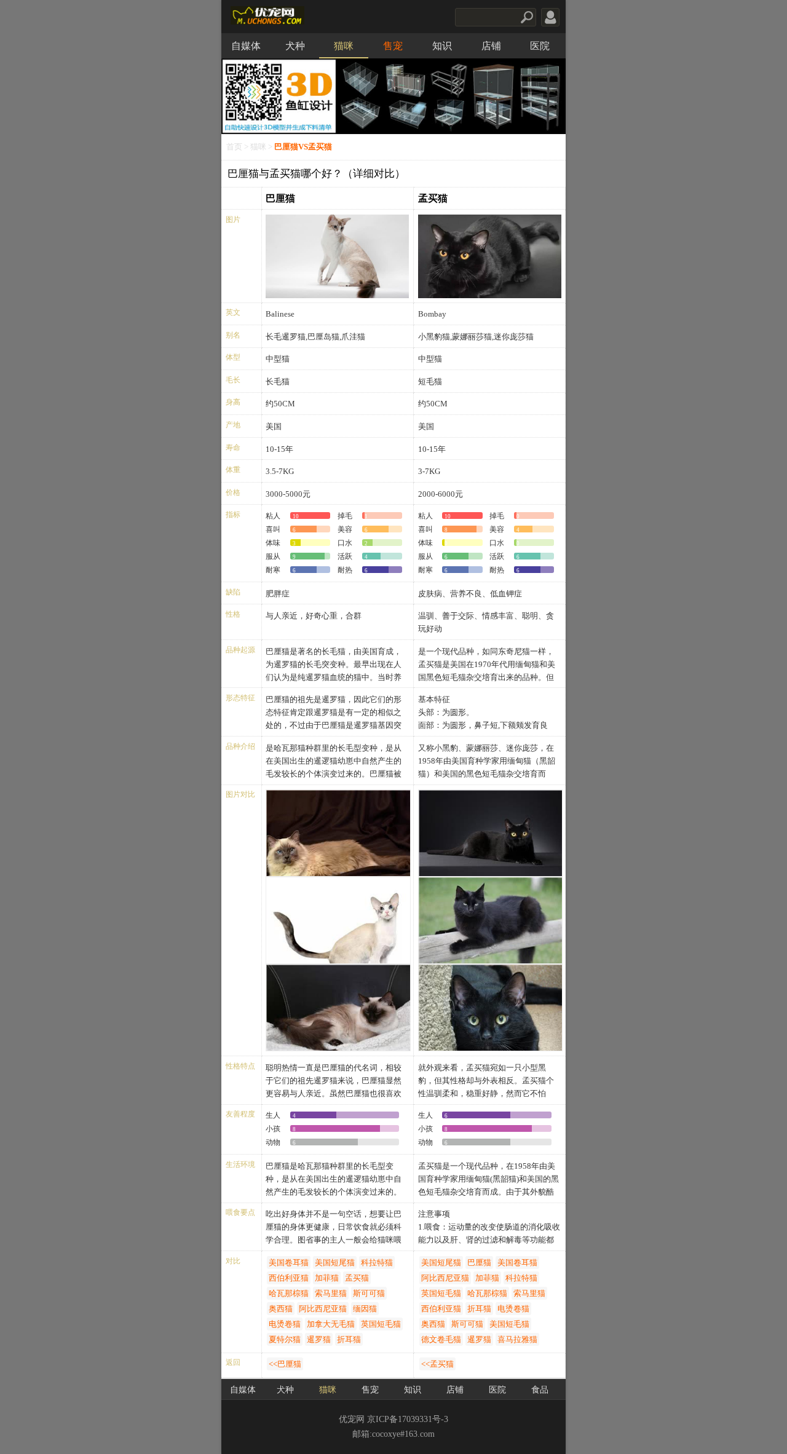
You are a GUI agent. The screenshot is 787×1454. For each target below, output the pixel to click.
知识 (442, 46)
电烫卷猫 (285, 1324)
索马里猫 (331, 1293)
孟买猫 (433, 198)
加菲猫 (327, 1277)
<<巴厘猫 (285, 1364)
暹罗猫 (319, 1339)
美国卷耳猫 (289, 1262)
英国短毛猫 (381, 1324)
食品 (539, 1389)
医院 (540, 46)
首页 (234, 147)
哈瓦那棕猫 (289, 1293)
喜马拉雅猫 (517, 1339)
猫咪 (344, 46)
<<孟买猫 (437, 1364)
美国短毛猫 (509, 1324)
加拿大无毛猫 (331, 1324)
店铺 (491, 46)
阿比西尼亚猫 (323, 1308)
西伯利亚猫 (289, 1277)
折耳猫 (349, 1339)
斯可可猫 (369, 1293)
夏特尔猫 (285, 1339)
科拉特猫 (377, 1262)
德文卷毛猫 (441, 1339)
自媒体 (246, 46)
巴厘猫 (280, 198)
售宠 (393, 46)
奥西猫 (281, 1308)
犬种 (295, 46)
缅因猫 (365, 1308)
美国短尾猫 (335, 1262)
